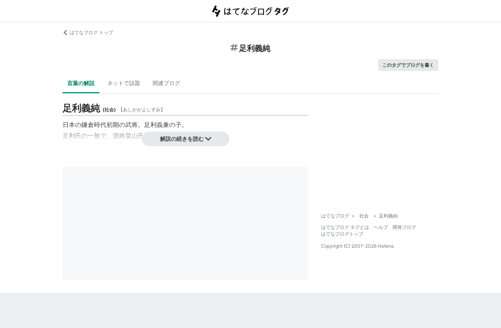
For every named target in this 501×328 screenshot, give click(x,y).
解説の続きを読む (182, 138)
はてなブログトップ (342, 234)
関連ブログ (166, 83)
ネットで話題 (123, 83)
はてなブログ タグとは (345, 227)
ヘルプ (381, 227)
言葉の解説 (81, 83)
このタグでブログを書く (408, 65)
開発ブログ (404, 227)
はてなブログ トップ (91, 32)
